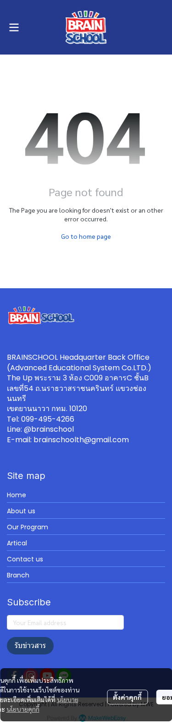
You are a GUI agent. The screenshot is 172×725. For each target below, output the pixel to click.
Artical (17, 543)
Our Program (27, 527)
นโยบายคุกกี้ (22, 709)
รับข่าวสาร (30, 645)
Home (16, 495)
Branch (18, 575)
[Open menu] (14, 27)
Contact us (25, 559)
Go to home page (86, 236)
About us (21, 511)
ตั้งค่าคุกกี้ (127, 697)
